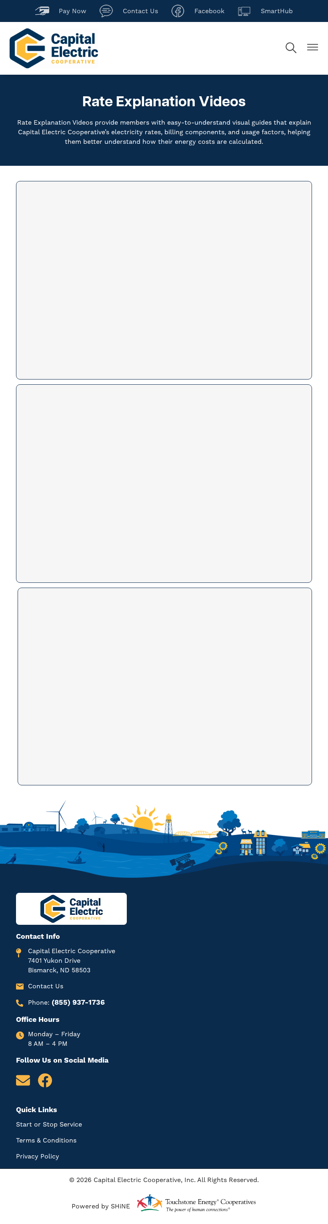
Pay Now (60, 10)
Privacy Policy (37, 1156)
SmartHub (265, 10)
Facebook (197, 10)
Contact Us (128, 10)
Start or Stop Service (49, 1124)
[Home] (54, 48)
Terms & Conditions (46, 1140)
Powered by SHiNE (101, 1206)
